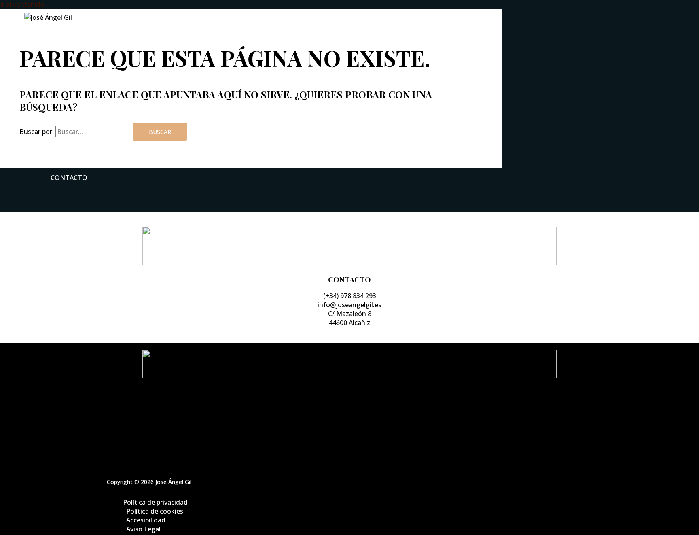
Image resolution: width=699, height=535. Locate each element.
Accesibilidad (357, 426)
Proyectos (70, 144)
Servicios (67, 111)
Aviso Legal (358, 435)
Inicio (61, 44)
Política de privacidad (357, 408)
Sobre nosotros (81, 78)
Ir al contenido (22, 4)
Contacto (69, 177)
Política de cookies (357, 417)
